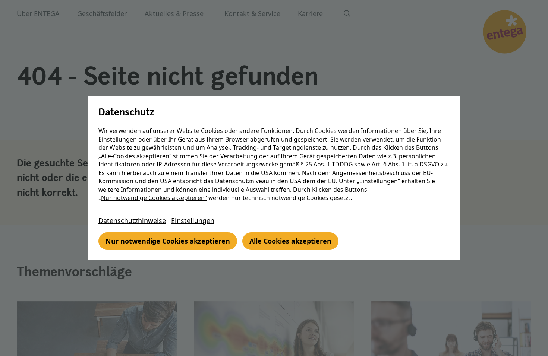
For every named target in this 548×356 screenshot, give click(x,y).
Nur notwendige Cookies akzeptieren (167, 240)
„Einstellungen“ (378, 181)
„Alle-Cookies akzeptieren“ (134, 156)
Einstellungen (192, 220)
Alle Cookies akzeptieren (290, 240)
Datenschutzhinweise (132, 220)
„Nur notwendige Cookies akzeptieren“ (152, 198)
